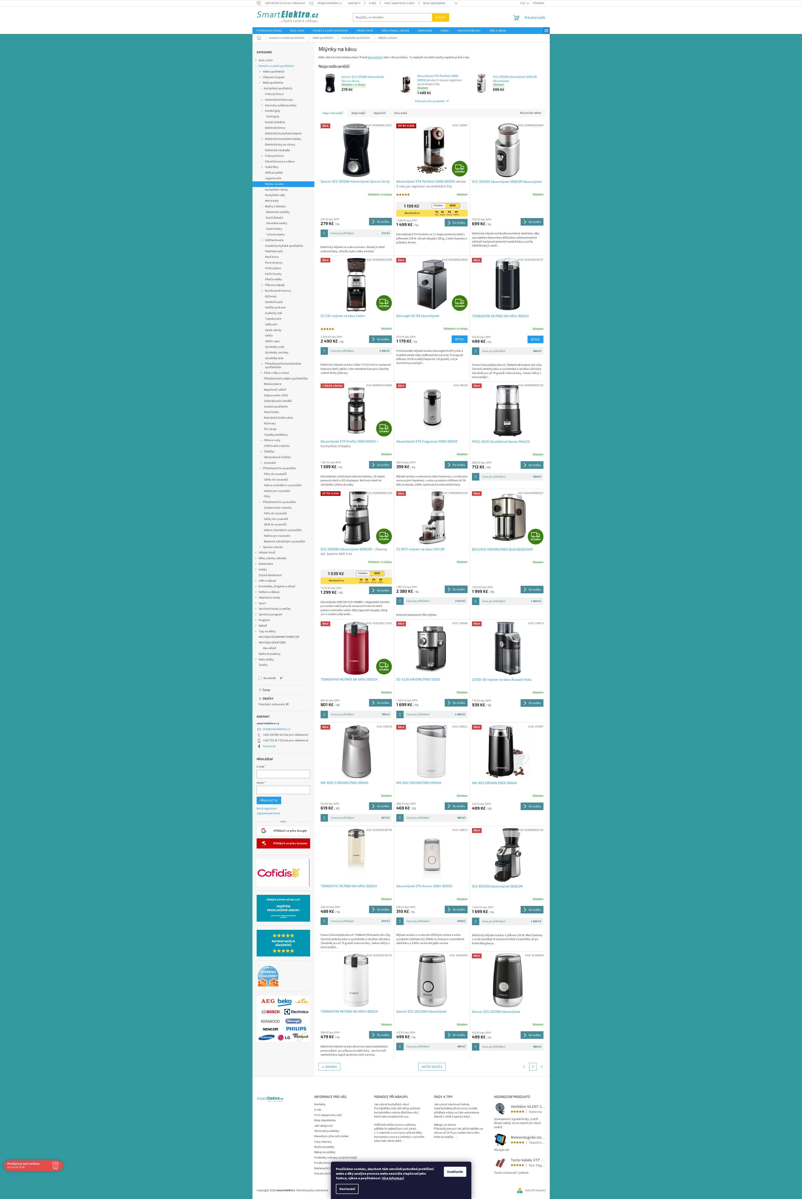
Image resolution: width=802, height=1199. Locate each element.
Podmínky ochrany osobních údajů (335, 1158)
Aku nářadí (269, 648)
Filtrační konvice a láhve (280, 162)
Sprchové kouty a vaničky (275, 609)
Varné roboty (273, 330)
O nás (372, 3)
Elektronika (266, 564)
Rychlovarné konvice (278, 291)
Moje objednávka (434, 3)
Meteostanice (272, 384)
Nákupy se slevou (445, 1125)
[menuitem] (269, 30)
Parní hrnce (272, 257)
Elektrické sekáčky (278, 212)
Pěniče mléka (273, 279)
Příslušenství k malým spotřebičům (286, 379)
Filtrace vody (272, 440)
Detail (459, 339)
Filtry (267, 496)
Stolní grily (272, 116)
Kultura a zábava (269, 592)
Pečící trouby (273, 274)
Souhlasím (455, 1171)
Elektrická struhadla (277, 150)
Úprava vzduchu (273, 547)
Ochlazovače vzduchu (277, 508)
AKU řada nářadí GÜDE (272, 642)
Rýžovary (271, 296)
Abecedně (400, 113)
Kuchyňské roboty (276, 190)
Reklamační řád (323, 1168)
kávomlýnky (375, 57)
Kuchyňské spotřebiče (278, 88)
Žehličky (269, 451)
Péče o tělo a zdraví (276, 373)
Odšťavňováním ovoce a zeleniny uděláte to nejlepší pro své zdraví (395, 1127)
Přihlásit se (269, 800)
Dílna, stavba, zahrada (272, 558)
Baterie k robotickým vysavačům (284, 541)
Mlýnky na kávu (274, 184)
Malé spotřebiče (273, 83)
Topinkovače (273, 319)
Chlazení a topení (273, 77)
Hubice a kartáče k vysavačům (283, 485)
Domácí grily (272, 111)
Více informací (393, 1178)
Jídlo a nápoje (267, 581)
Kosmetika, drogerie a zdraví (277, 586)
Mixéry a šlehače (275, 206)
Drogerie (264, 620)
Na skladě (273, 678)
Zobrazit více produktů (430, 101)
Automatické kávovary (279, 100)
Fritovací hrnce (274, 94)
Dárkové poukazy (270, 654)
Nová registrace (267, 809)
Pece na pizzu (273, 263)
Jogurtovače (273, 178)
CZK (523, 3)
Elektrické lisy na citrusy (280, 145)
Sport (262, 603)
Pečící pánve (273, 268)
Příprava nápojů (275, 285)
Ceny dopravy (323, 1142)
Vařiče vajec (272, 341)
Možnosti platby (324, 1147)
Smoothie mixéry (276, 223)
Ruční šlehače (274, 218)
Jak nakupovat (323, 1126)
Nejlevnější (358, 113)
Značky (263, 665)
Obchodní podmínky (326, 1131)
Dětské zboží (267, 553)
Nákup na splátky (324, 1152)
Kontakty (354, 3)
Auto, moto (266, 60)
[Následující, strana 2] (533, 1066)
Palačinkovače (274, 251)
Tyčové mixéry (275, 235)
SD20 (452, 205)
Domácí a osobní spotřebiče (276, 66)
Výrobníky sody (274, 347)
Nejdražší (380, 113)
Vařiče (269, 336)
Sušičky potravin (275, 307)
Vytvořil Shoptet (535, 1190)
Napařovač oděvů (275, 390)
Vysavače (270, 463)
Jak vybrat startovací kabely (452, 1105)
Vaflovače (271, 324)
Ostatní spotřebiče (276, 407)
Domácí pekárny (275, 122)
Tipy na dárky (267, 631)
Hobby (263, 570)
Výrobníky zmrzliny (277, 353)
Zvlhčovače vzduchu (277, 446)
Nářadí (263, 626)
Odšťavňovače (274, 240)
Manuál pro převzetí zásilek (331, 1136)
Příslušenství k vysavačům (279, 468)
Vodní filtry (271, 167)
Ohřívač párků (273, 173)
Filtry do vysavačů (275, 474)
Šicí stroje (270, 429)
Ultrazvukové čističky (277, 457)
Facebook (269, 746)
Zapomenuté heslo (268, 814)
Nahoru (331, 1066)
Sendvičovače (274, 302)
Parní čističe (271, 412)
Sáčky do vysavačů (276, 480)
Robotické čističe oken (278, 418)
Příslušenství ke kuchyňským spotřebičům (283, 365)
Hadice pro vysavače (277, 491)
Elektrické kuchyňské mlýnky (283, 139)
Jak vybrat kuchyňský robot (391, 1105)
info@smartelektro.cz (276, 729)
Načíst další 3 (432, 1066)
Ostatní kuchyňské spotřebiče (284, 246)
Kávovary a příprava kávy (280, 105)
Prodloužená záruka (326, 1163)
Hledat (440, 17)
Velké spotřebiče (274, 72)
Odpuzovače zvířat (276, 395)
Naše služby (266, 659)
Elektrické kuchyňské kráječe (283, 133)
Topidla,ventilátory (276, 435)
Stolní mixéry (274, 229)
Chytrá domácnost (270, 575)
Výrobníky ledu (274, 358)
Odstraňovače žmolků (278, 401)
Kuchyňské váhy (275, 195)
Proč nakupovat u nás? (399, 3)
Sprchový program (270, 614)
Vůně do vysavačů (275, 524)
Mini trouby (272, 201)
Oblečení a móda (269, 598)
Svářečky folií (273, 313)
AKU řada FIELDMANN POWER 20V (279, 637)
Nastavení (347, 1189)
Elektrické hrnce (275, 128)
